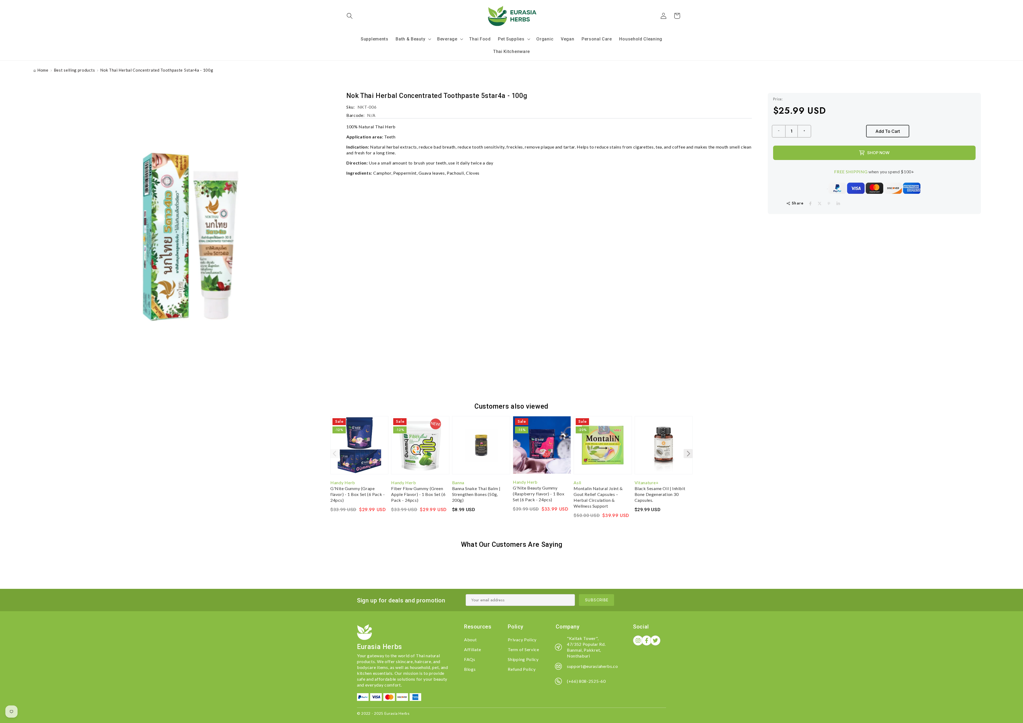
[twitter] (819, 203)
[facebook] (810, 203)
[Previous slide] (334, 453)
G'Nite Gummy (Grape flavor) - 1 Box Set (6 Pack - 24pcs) (357, 494)
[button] (350, 16)
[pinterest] (829, 203)
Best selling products (74, 70)
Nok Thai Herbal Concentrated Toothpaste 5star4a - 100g (156, 70)
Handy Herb (342, 482)
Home (42, 70)
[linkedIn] (838, 203)
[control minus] (778, 131)
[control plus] (804, 131)
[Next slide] (688, 453)
